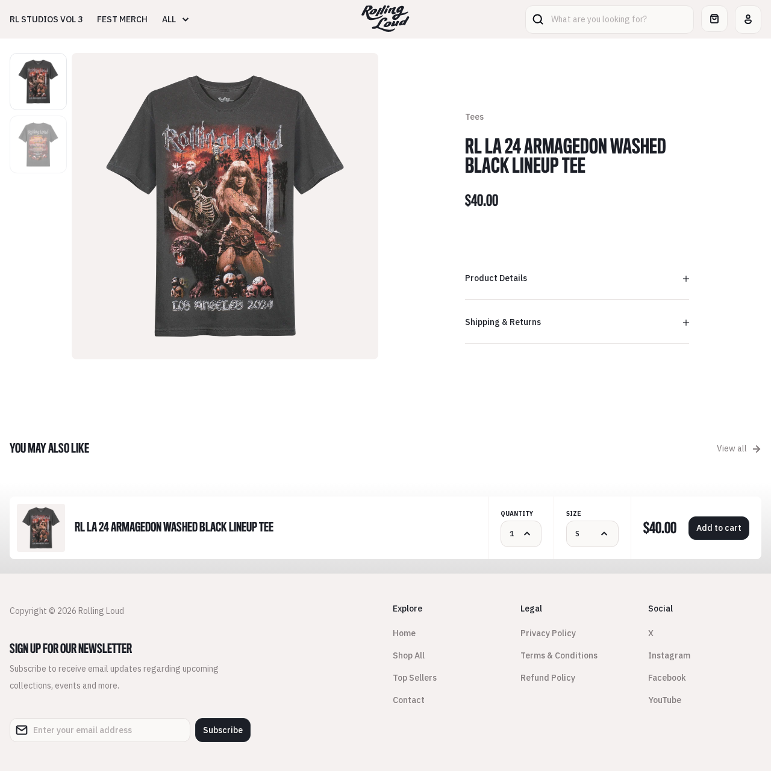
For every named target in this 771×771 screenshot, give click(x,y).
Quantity (517, 514)
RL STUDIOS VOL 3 (46, 19)
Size (573, 514)
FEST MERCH (122, 19)
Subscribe (223, 730)
